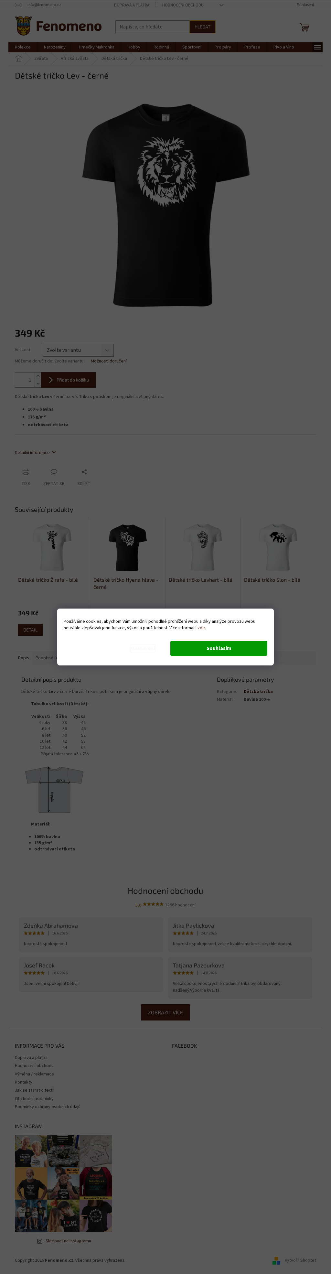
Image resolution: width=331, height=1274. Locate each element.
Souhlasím (219, 648)
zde (201, 628)
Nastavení (143, 648)
